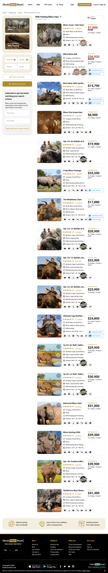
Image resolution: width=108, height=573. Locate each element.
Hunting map (54, 544)
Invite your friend (74, 549)
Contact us (35, 552)
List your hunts (84, 5)
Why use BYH (36, 554)
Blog (33, 547)
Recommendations (75, 547)
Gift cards (72, 552)
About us (35, 544)
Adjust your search (18, 84)
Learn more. (86, 571)
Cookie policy (54, 554)
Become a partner (93, 549)
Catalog (52, 547)
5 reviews (78, 116)
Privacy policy (54, 552)
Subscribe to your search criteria (17, 128)
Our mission (36, 549)
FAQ (70, 554)
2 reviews (78, 145)
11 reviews (78, 86)
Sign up (102, 5)
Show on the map (18, 77)
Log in (95, 5)
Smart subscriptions (75, 544)
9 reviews (78, 28)
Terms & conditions (56, 549)
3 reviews (79, 174)
